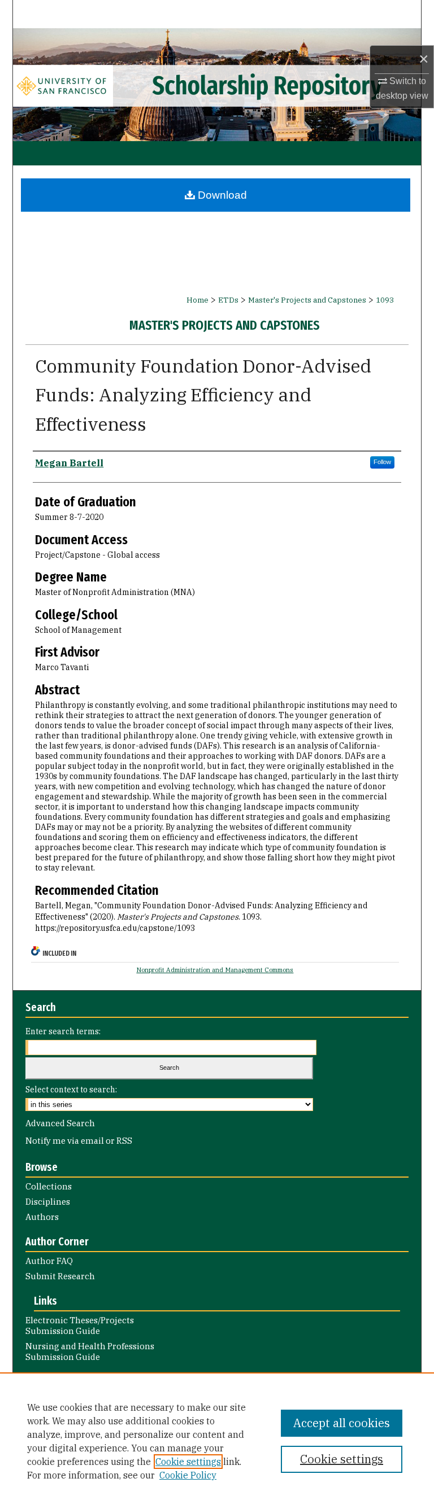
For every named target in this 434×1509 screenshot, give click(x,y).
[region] (217, 1440)
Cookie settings (188, 1461)
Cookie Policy (187, 1475)
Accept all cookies (341, 1423)
